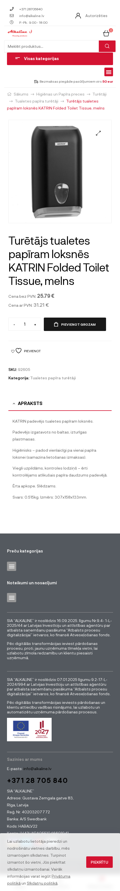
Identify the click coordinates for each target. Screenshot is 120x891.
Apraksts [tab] (30, 403)
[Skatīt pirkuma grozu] (106, 32)
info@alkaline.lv (37, 768)
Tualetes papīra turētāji (36, 101)
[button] (108, 72)
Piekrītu (99, 862)
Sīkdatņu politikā (42, 883)
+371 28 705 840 (37, 780)
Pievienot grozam (78, 324)
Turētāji (99, 94)
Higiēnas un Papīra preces (60, 94)
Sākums (21, 94)
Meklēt (107, 46)
